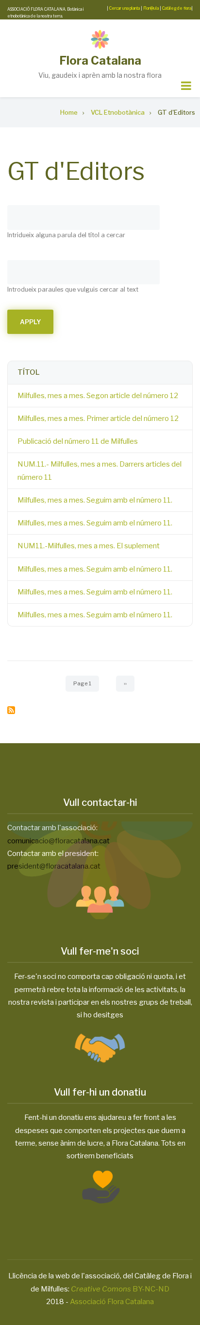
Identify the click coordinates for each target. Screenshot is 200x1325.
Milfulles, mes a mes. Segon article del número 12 (97, 395)
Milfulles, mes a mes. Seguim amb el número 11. (94, 500)
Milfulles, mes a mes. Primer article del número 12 (98, 418)
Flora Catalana (100, 60)
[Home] (100, 39)
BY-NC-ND (120, 1289)
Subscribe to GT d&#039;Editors (11, 710)
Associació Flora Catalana (112, 1301)
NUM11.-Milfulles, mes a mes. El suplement (88, 545)
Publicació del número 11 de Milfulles (77, 441)
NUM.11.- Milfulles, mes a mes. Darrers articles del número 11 (99, 470)
